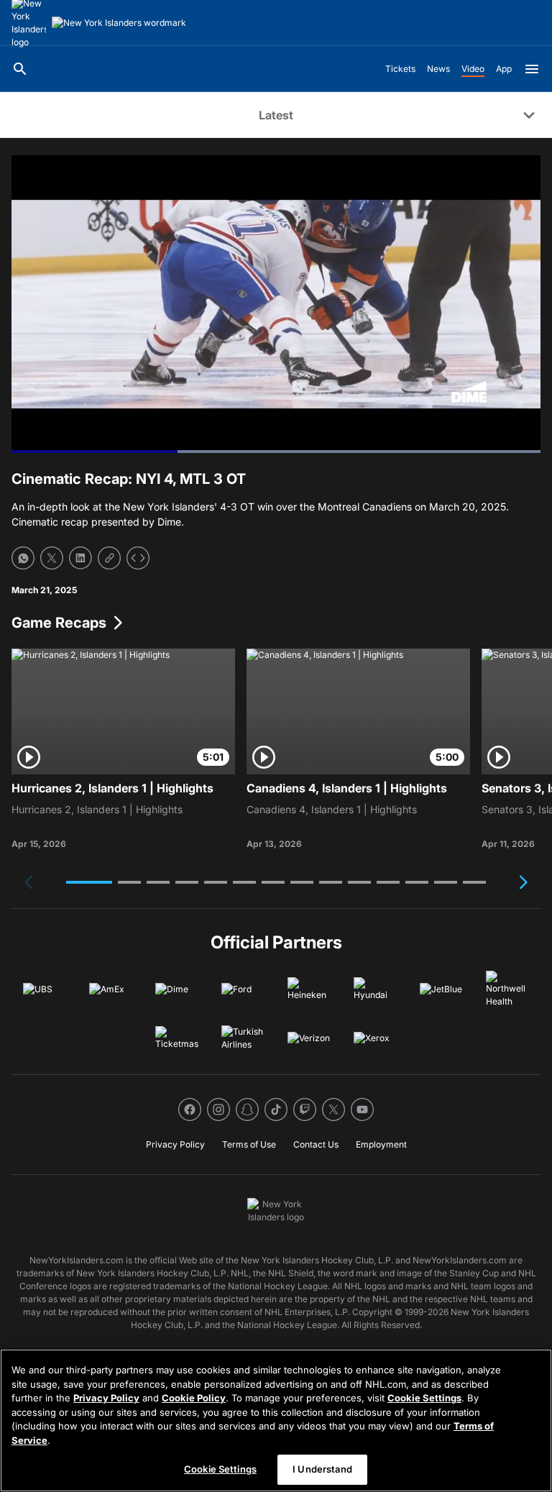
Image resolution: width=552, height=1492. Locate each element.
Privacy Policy (106, 1398)
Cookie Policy (194, 1398)
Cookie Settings (424, 1398)
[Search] (20, 69)
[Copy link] (109, 557)
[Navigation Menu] (531, 69)
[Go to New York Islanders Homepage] (119, 23)
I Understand (322, 1469)
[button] (89, 882)
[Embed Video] (138, 557)
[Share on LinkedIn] (80, 557)
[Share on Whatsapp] (23, 557)
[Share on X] (51, 557)
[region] (276, 1420)
